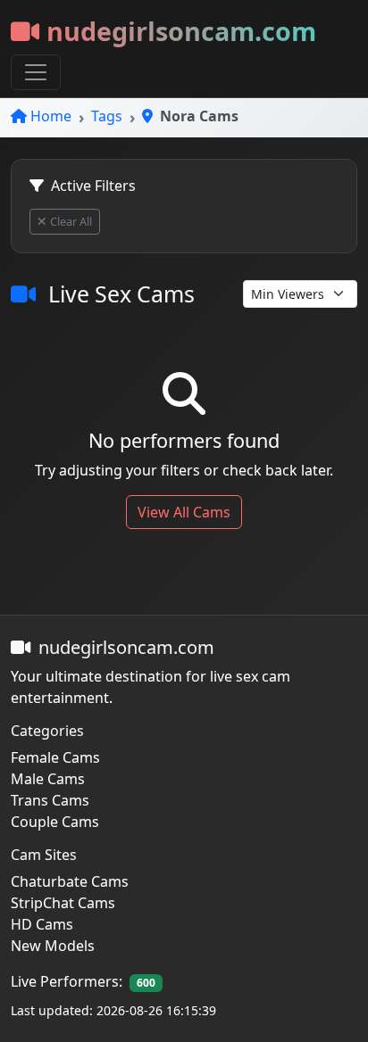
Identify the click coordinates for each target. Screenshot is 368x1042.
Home (50, 116)
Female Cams (55, 757)
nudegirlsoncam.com (181, 30)
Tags (106, 116)
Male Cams (48, 779)
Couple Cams (55, 821)
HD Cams (42, 924)
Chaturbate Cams (70, 881)
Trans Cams (50, 800)
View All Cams (184, 512)
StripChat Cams (63, 903)
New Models (53, 945)
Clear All (71, 221)
